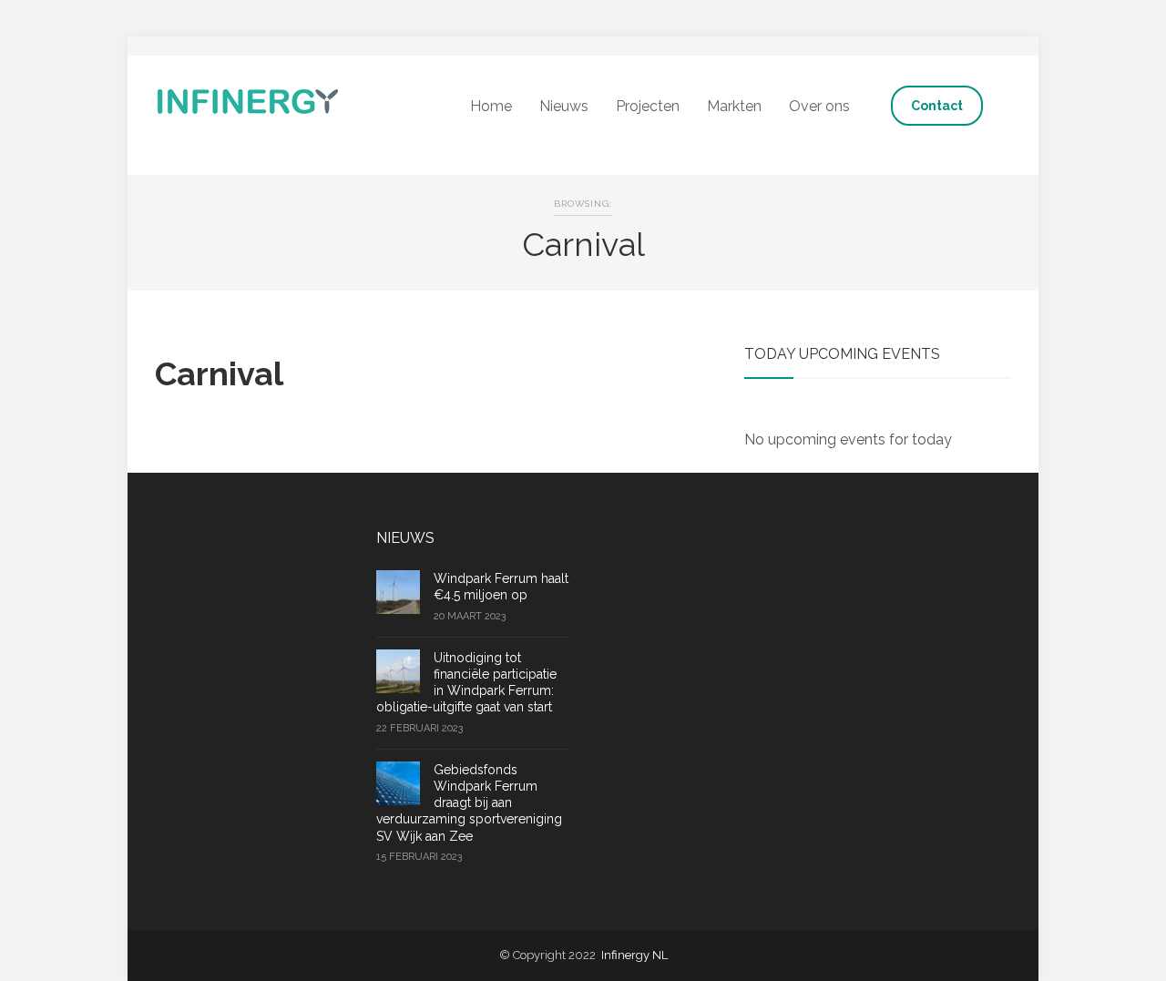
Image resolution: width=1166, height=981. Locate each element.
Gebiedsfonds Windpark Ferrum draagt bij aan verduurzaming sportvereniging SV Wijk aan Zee (469, 802)
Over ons (819, 106)
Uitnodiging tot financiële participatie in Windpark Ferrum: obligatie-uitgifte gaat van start (466, 682)
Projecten (648, 106)
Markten (734, 106)
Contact (937, 105)
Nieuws (563, 106)
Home (491, 106)
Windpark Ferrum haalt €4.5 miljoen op (501, 586)
